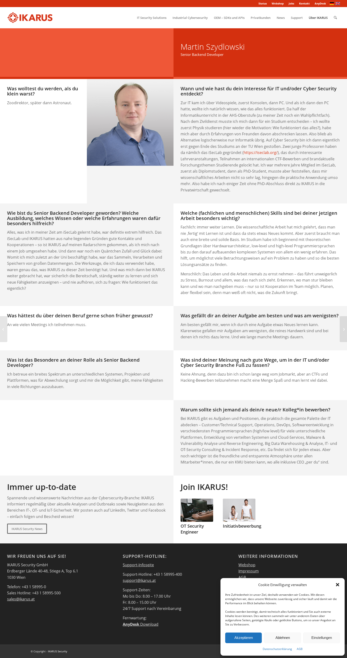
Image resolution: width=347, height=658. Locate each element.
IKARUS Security (57, 651)
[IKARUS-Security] (30, 17)
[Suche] (335, 17)
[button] (337, 584)
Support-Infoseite (138, 564)
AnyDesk (320, 3)
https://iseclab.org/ (261, 152)
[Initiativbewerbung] (239, 510)
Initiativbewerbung (242, 526)
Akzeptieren (243, 638)
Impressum (248, 571)
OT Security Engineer (192, 529)
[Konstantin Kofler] (3, 329)
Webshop (278, 3)
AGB (300, 649)
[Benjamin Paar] (343, 329)
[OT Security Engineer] (197, 510)
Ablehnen (282, 638)
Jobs (291, 3)
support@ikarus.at (139, 580)
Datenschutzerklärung (277, 649)
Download (140, 624)
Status (262, 3)
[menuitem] (262, 3)
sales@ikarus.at (21, 599)
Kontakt (304, 3)
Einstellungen (321, 638)
